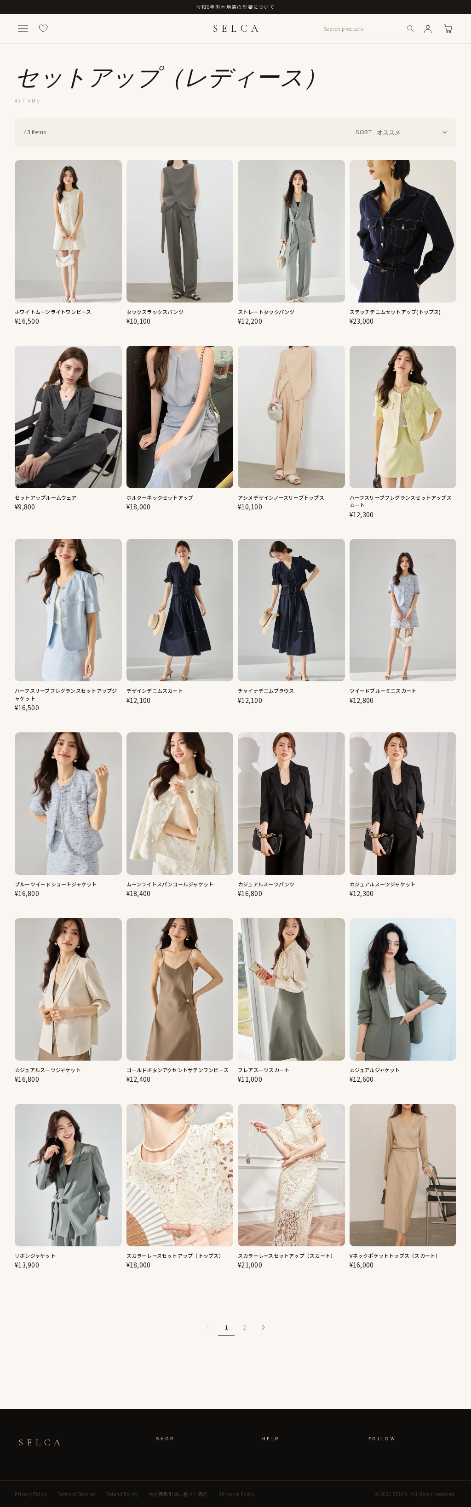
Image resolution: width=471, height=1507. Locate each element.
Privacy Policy (31, 1493)
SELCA (237, 28)
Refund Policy (122, 1493)
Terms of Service (76, 1493)
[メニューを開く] (23, 28)
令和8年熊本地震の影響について (235, 6)
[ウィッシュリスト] (43, 28)
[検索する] (410, 28)
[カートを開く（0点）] (448, 28)
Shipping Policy (236, 1493)
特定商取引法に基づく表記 (178, 1493)
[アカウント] (427, 28)
